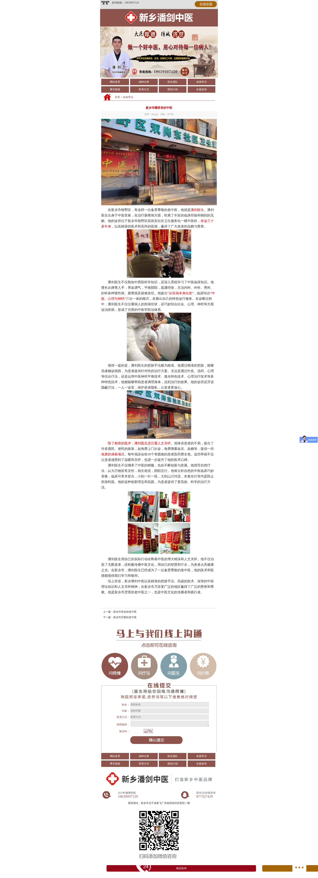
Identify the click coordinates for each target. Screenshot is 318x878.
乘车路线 (115, 89)
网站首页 (115, 82)
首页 (117, 97)
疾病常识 (201, 82)
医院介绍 (172, 89)
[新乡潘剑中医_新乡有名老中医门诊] (159, 27)
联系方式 (144, 89)
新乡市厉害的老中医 (125, 617)
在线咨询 (201, 89)
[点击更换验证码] (148, 731)
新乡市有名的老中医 (125, 611)
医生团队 (172, 82)
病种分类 (144, 82)
